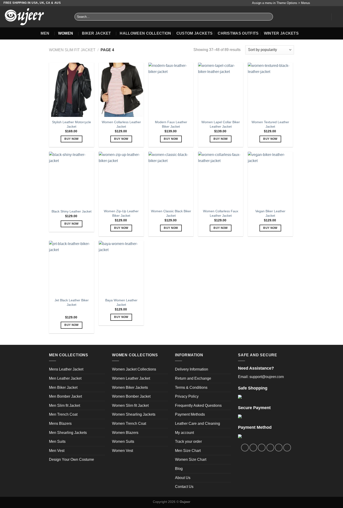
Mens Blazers (60, 423)
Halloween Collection (145, 33)
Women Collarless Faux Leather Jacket (220, 213)
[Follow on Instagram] (319, 3)
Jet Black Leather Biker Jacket (72, 302)
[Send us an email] (328, 3)
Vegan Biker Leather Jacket (270, 213)
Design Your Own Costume (71, 459)
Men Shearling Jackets (68, 433)
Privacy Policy (187, 396)
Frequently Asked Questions (198, 405)
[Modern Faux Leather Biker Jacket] (170, 90)
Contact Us (184, 487)
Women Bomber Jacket (131, 396)
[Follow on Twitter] (323, 3)
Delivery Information (191, 369)
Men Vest (56, 451)
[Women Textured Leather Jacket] (270, 90)
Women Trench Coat (129, 423)
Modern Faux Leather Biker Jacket (171, 124)
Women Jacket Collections (134, 369)
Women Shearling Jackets (133, 414)
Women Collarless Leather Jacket (121, 124)
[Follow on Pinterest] (332, 3)
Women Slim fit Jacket (72, 50)
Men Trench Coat (63, 414)
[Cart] (337, 17)
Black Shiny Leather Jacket (71, 211)
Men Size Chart (188, 451)
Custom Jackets (194, 33)
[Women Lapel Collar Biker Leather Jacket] (220, 90)
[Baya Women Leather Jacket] (121, 268)
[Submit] (269, 17)
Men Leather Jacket (65, 378)
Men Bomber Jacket (65, 396)
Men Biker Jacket (63, 387)
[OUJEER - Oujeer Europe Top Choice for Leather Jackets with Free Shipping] (35, 16)
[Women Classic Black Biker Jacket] (170, 179)
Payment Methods (190, 414)
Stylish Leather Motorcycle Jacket (71, 124)
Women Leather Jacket (131, 378)
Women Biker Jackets (130, 387)
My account (184, 433)
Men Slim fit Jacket (64, 405)
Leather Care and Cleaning (197, 423)
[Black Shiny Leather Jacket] (71, 179)
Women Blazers (125, 433)
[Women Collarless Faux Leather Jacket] (220, 179)
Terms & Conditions (191, 387)
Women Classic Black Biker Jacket (171, 213)
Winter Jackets (281, 33)
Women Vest (122, 451)
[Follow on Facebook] (314, 3)
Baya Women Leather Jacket (121, 302)
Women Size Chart (190, 459)
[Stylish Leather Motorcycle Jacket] (71, 90)
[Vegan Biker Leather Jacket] (270, 179)
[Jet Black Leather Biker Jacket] (71, 268)
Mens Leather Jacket (66, 369)
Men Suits (57, 441)
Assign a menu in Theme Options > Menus (281, 3)
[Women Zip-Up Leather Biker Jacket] (121, 179)
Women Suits (123, 441)
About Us (182, 478)
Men (45, 33)
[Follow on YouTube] (337, 3)
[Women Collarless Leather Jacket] (121, 90)
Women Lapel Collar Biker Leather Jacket (220, 124)
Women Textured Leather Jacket (270, 124)
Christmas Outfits (238, 33)
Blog (179, 469)
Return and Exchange (193, 378)
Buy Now (71, 138)
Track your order (188, 441)
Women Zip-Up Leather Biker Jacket (121, 213)
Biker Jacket (96, 33)
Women (65, 33)
